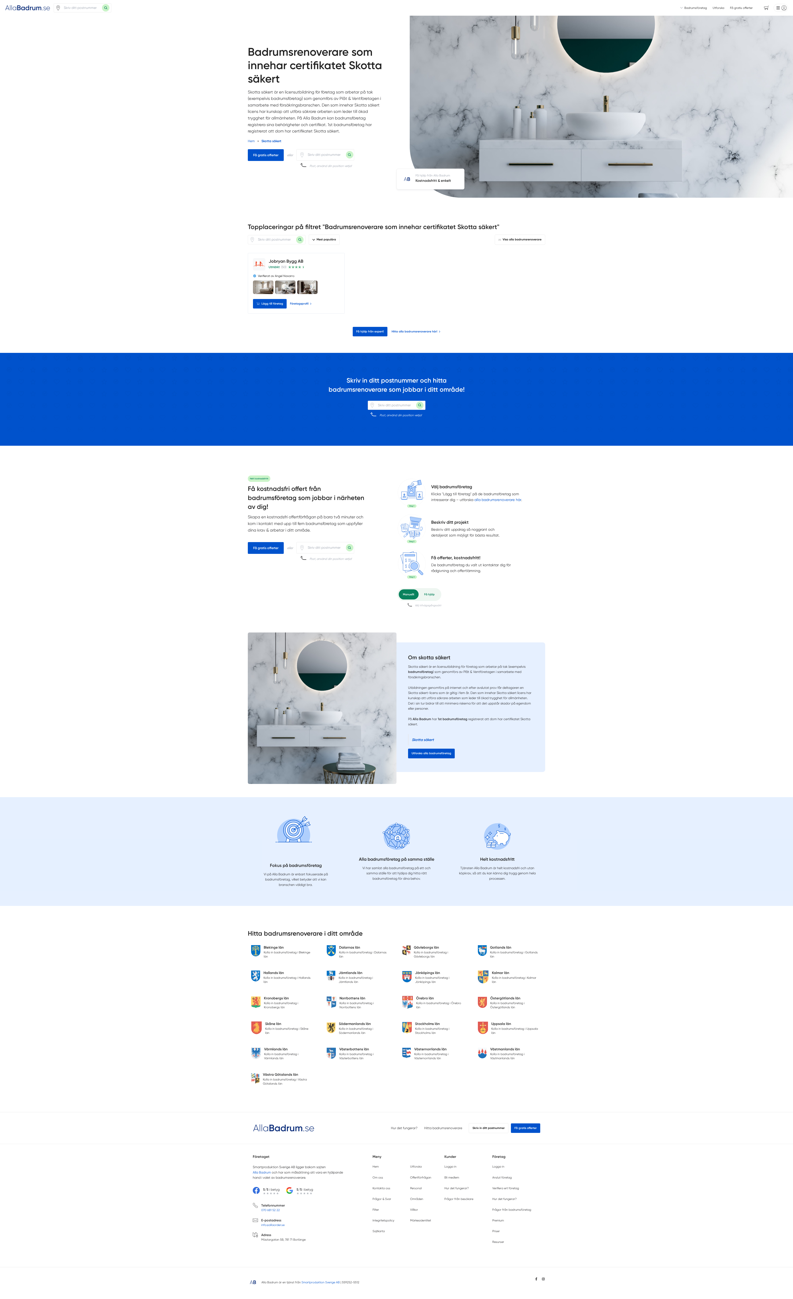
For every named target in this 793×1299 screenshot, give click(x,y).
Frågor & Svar (382, 1199)
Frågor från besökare (458, 1199)
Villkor (414, 1209)
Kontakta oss (381, 1188)
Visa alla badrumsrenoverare (522, 239)
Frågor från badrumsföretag (511, 1209)
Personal (416, 1188)
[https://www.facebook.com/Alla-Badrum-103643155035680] (536, 1279)
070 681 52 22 (270, 1210)
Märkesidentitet (420, 1220)
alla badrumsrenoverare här (497, 500)
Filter (376, 1209)
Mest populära (326, 239)
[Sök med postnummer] (105, 8)
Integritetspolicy (383, 1220)
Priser (496, 1231)
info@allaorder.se (273, 1225)
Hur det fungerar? (404, 1128)
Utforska (718, 7)
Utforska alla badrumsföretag (431, 753)
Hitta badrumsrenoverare (443, 1128)
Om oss (378, 1177)
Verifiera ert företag (505, 1188)
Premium (498, 1220)
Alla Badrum (262, 1172)
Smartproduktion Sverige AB (321, 1282)
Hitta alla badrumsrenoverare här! (414, 331)
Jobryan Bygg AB (286, 261)
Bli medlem (451, 1177)
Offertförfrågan (420, 1177)
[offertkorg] (411, 564)
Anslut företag (502, 1177)
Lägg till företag (272, 303)
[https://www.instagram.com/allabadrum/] (543, 1279)
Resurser (498, 1241)
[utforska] (411, 493)
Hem (376, 1166)
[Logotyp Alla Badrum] (284, 1128)
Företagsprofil (299, 303)
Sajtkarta (379, 1231)
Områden (416, 1199)
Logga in (450, 1166)
